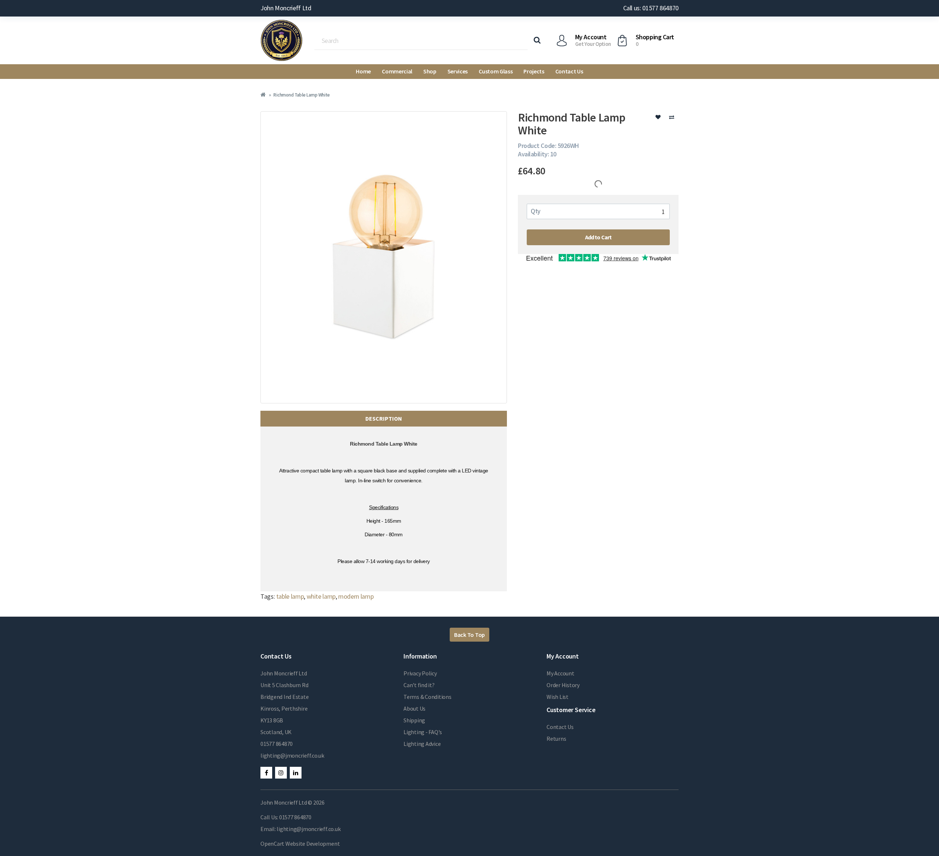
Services (457, 71)
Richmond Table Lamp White (301, 95)
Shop (429, 71)
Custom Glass (495, 71)
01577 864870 (276, 743)
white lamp (321, 596)
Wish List (558, 696)
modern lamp (355, 596)
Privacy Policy (420, 673)
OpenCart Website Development (300, 843)
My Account (560, 673)
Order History (563, 685)
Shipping (414, 720)
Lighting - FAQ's (422, 732)
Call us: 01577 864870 (651, 8)
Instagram (281, 773)
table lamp (290, 596)
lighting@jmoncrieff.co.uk (292, 755)
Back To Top (469, 634)
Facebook (266, 773)
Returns (556, 738)
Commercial (397, 71)
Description (383, 418)
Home (363, 71)
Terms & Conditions (427, 696)
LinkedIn (296, 773)
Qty (535, 211)
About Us (414, 708)
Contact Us (569, 71)
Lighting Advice (422, 743)
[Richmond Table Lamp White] (383, 257)
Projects (533, 71)
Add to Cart (598, 237)
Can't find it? (419, 685)
